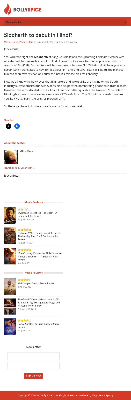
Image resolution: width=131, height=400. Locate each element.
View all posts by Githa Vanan (19, 167)
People (23, 41)
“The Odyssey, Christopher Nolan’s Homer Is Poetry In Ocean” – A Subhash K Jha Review (40, 256)
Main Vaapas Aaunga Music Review (36, 284)
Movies (8, 41)
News (15, 41)
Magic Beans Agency (102, 395)
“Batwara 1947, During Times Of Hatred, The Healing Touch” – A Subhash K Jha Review (39, 236)
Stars (30, 41)
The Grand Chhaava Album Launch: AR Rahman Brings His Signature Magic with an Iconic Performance (39, 303)
